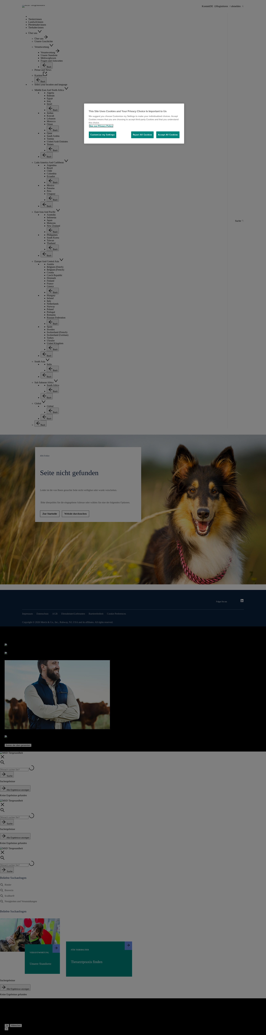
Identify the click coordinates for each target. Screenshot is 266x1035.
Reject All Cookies (142, 135)
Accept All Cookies (168, 135)
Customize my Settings (102, 135)
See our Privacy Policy (101, 126)
